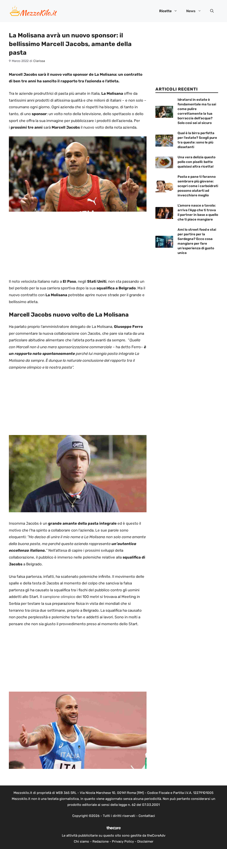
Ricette (165, 11)
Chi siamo (81, 841)
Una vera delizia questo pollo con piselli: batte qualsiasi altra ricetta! (196, 161)
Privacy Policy (123, 841)
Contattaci (147, 816)
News (191, 11)
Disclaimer (145, 841)
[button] (212, 11)
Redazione (100, 841)
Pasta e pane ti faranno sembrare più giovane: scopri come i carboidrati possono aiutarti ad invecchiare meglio (198, 186)
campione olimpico (59, 596)
